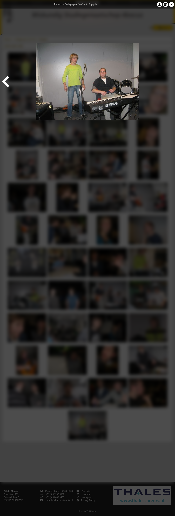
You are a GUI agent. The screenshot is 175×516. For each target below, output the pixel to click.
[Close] (171, 4)
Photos (58, 4)
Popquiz (93, 4)
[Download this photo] (159, 4)
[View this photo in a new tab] (165, 4)
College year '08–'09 (75, 4)
